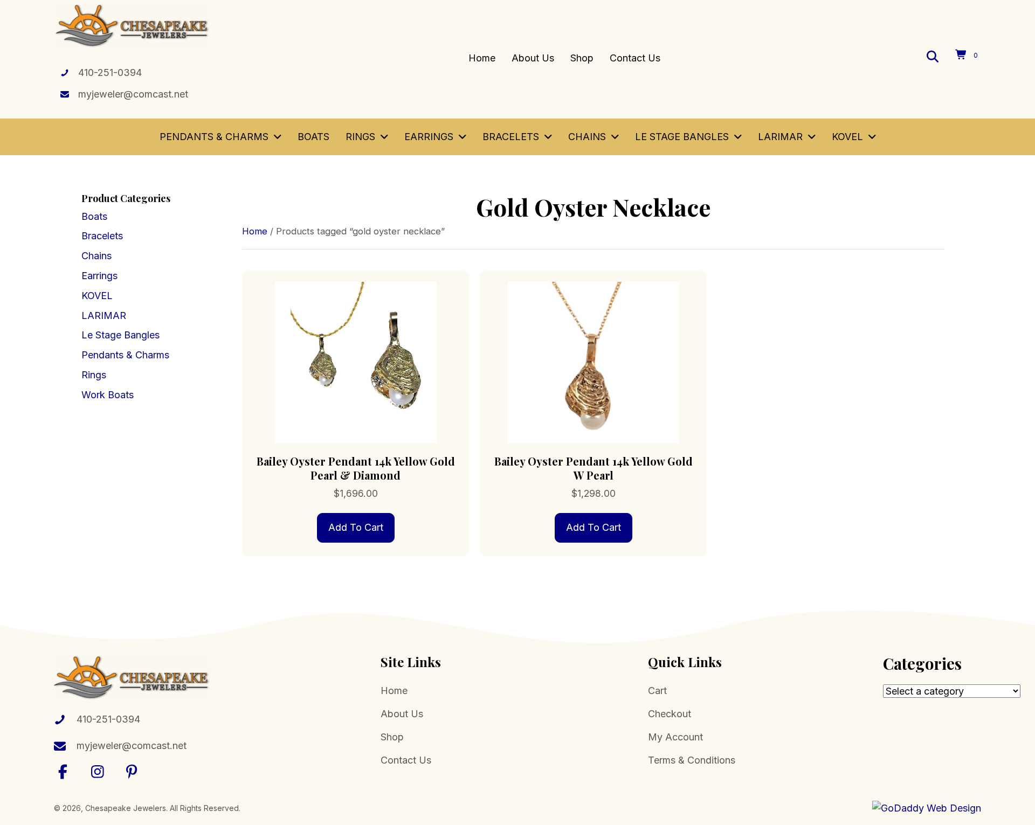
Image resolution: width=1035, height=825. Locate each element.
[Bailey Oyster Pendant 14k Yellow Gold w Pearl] (593, 362)
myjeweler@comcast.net (133, 94)
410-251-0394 (110, 72)
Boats (94, 216)
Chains (96, 255)
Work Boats (107, 394)
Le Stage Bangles (120, 335)
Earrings (99, 275)
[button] (63, 771)
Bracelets (102, 235)
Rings (93, 374)
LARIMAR (103, 315)
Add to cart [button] (355, 527)
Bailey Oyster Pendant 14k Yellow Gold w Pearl (593, 468)
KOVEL (97, 295)
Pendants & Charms (125, 354)
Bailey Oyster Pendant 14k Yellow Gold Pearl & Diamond (356, 468)
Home (254, 231)
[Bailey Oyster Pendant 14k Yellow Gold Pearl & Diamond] (355, 362)
